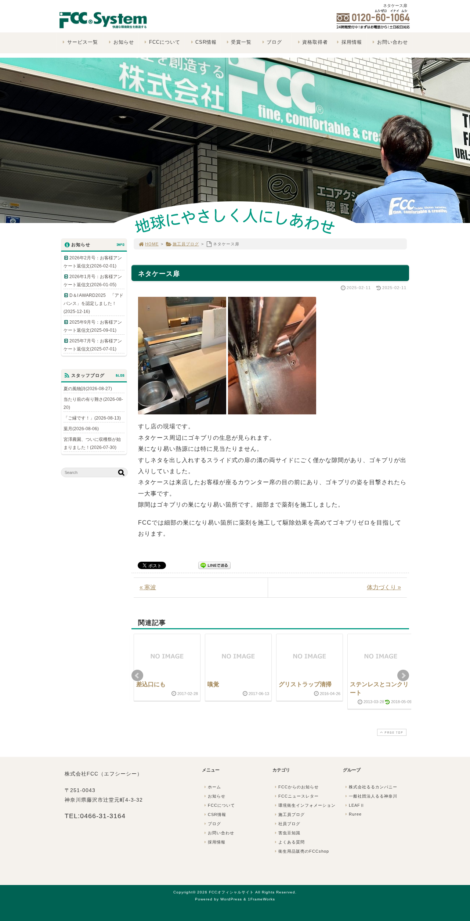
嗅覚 (213, 684)
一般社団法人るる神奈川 (373, 796)
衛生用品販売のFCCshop (303, 851)
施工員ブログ (186, 244)
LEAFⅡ (357, 805)
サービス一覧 (82, 42)
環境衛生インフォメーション (307, 805)
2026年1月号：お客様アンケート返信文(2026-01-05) (93, 280)
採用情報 (351, 42)
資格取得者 (315, 42)
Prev (137, 675)
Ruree (355, 814)
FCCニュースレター (298, 796)
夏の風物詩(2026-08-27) (88, 388)
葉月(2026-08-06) (81, 428)
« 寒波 (148, 587)
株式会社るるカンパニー (373, 787)
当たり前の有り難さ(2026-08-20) (93, 403)
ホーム (214, 787)
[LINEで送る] (214, 565)
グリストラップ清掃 (305, 684)
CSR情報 (206, 42)
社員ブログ (289, 823)
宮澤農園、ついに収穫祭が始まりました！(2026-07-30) (92, 443)
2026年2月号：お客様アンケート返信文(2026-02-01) (93, 262)
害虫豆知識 (289, 833)
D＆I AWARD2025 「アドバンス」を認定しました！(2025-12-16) (93, 303)
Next (403, 675)
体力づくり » (384, 587)
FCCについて (164, 42)
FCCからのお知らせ (298, 787)
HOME (152, 244)
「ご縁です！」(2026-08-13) (92, 418)
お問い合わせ (392, 42)
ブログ (274, 42)
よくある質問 (291, 842)
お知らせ (123, 42)
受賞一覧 (241, 42)
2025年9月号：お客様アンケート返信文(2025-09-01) (93, 326)
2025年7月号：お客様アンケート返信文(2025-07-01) (93, 345)
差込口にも (151, 684)
